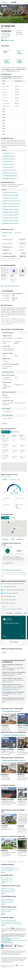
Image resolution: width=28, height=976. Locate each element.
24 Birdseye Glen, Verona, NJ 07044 (11, 200)
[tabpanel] (14, 249)
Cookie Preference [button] (17, 953)
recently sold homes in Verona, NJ (10, 689)
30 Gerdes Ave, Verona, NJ (8, 158)
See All (4, 606)
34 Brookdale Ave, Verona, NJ (9, 178)
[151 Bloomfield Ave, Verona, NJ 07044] (9, 742)
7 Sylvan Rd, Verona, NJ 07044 (9, 192)
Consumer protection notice (22, 940)
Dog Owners (18, 613)
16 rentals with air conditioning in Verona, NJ (13, 735)
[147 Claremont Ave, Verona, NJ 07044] (9, 843)
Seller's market (14, 493)
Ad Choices (11, 953)
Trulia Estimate (7, 76)
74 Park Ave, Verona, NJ (8, 167)
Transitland (18, 928)
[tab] (5, 431)
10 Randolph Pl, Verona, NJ (8, 164)
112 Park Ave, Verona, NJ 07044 (10, 217)
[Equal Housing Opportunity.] (16, 965)
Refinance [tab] (4, 235)
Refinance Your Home (8, 40)
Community (9, 613)
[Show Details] (25, 84)
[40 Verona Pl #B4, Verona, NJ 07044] (9, 718)
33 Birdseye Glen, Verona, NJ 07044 (11, 203)
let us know (12, 961)
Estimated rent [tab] (18, 232)
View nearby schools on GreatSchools (12, 570)
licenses (22, 936)
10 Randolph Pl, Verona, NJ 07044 (10, 212)
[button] (27, 2)
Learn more (12, 609)
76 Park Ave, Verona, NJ (8, 161)
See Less (5, 423)
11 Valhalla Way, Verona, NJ (8, 156)
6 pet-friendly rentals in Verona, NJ (11, 711)
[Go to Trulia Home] (14, 2)
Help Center (4, 966)
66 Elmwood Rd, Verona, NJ (9, 170)
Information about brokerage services (10, 940)
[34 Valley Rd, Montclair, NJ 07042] (9, 792)
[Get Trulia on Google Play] (18, 945)
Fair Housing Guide (18, 950)
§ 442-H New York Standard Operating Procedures (10, 938)
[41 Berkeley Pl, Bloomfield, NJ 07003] (9, 819)
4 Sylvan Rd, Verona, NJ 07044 (9, 198)
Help (2, 953)
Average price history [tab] (15, 479)
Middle (13, 539)
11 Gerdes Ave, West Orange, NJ (10, 175)
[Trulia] (2, 945)
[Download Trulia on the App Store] (9, 945)
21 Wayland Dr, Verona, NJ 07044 (10, 223)
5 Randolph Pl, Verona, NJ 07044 (10, 209)
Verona (4, 680)
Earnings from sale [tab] (7, 232)
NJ (5, 861)
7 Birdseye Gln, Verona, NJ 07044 (10, 220)
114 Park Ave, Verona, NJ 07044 (10, 214)
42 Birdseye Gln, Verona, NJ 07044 (11, 206)
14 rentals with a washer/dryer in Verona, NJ (13, 760)
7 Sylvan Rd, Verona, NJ (8, 153)
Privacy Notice (6, 953)
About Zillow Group (10, 950)
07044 (14, 318)
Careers (24, 950)
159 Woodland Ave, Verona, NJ (9, 172)
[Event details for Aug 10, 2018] (25, 441)
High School (20, 539)
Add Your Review (14, 642)
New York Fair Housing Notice (6, 939)
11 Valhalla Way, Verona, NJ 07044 (10, 195)
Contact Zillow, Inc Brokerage (7, 942)
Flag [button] (23, 636)
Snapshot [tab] (4, 479)
